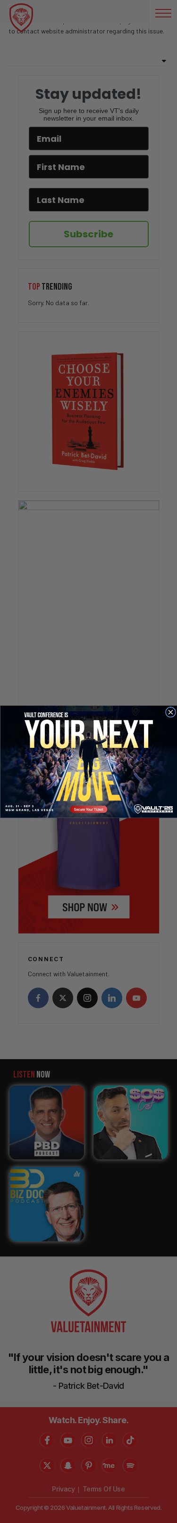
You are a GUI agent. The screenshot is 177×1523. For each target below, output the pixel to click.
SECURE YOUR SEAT (88, 761)
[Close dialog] (170, 712)
